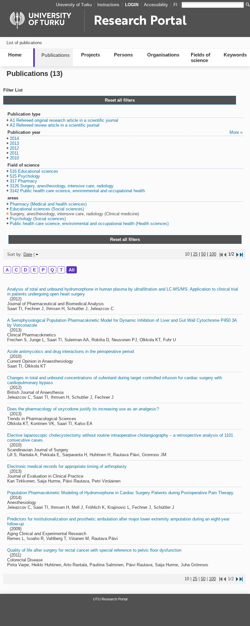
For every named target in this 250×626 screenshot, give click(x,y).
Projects (90, 54)
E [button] (34, 269)
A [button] (7, 269)
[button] (62, 120)
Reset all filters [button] (120, 100)
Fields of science (200, 57)
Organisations (163, 54)
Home (14, 54)
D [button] (25, 269)
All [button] (72, 269)
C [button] (16, 269)
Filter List (12, 90)
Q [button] (52, 269)
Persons (123, 54)
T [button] (61, 269)
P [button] (43, 269)
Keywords (235, 54)
